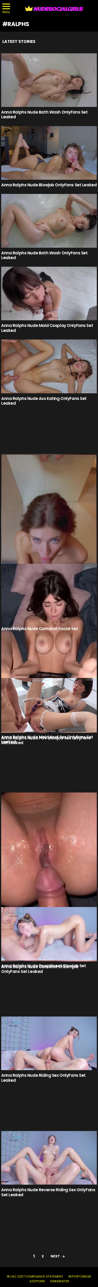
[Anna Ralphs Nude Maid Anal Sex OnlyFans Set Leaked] (49, 705)
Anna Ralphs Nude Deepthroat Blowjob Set (43, 966)
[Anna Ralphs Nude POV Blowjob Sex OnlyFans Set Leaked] (49, 648)
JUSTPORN (37, 1281)
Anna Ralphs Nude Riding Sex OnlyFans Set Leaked (43, 1077)
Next (55, 1256)
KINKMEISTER (59, 1281)
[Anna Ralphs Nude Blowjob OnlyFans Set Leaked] (49, 153)
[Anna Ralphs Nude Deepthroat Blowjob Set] (49, 934)
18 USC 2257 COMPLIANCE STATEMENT (35, 1276)
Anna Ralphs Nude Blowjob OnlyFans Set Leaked (49, 185)
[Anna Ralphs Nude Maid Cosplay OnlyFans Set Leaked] (49, 293)
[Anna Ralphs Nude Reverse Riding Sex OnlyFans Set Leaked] (49, 1158)
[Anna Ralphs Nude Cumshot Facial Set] (49, 538)
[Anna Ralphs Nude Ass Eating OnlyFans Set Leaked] (49, 366)
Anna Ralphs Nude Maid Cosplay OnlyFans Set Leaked (47, 328)
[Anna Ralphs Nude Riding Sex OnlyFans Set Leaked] (49, 1043)
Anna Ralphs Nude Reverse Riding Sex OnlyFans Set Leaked (48, 1192)
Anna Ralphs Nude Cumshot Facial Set (39, 629)
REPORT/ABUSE (80, 1276)
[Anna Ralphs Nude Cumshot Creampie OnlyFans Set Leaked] (49, 877)
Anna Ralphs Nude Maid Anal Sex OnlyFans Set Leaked (47, 739)
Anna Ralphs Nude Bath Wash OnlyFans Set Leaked (44, 114)
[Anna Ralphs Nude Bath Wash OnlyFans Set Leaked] (49, 80)
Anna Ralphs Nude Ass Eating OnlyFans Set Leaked (44, 401)
